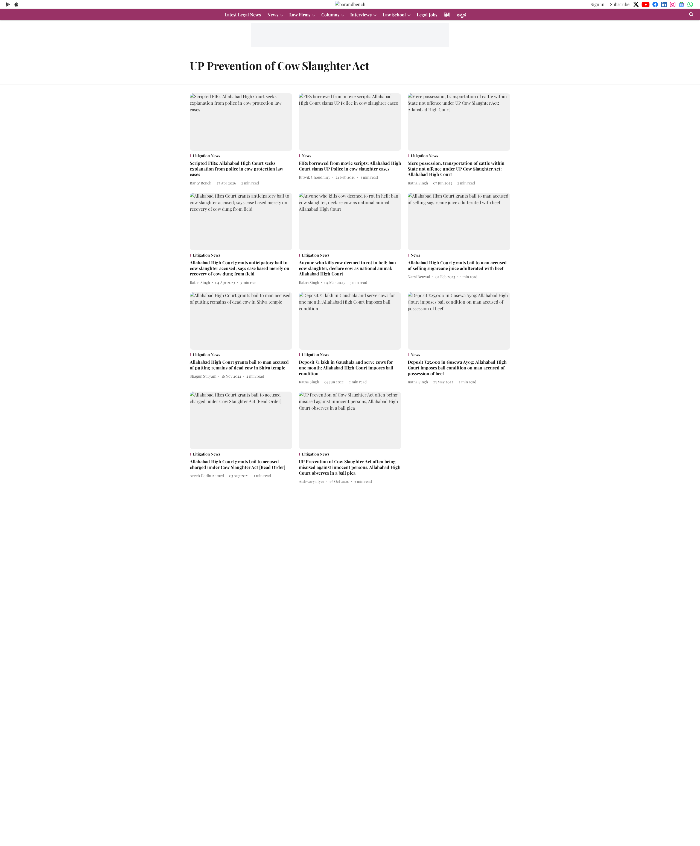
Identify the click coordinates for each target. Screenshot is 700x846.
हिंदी (447, 14)
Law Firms (299, 14)
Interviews (361, 14)
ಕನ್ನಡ (461, 14)
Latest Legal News (242, 14)
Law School (394, 14)
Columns (330, 14)
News (272, 14)
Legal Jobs (427, 14)
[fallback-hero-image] (241, 122)
